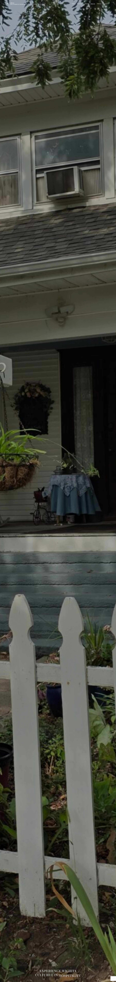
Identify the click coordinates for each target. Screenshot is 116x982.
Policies (99, 4)
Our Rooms (79, 4)
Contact (106, 4)
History (86, 4)
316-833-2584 (33, 4)
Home (73, 4)
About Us (93, 4)
